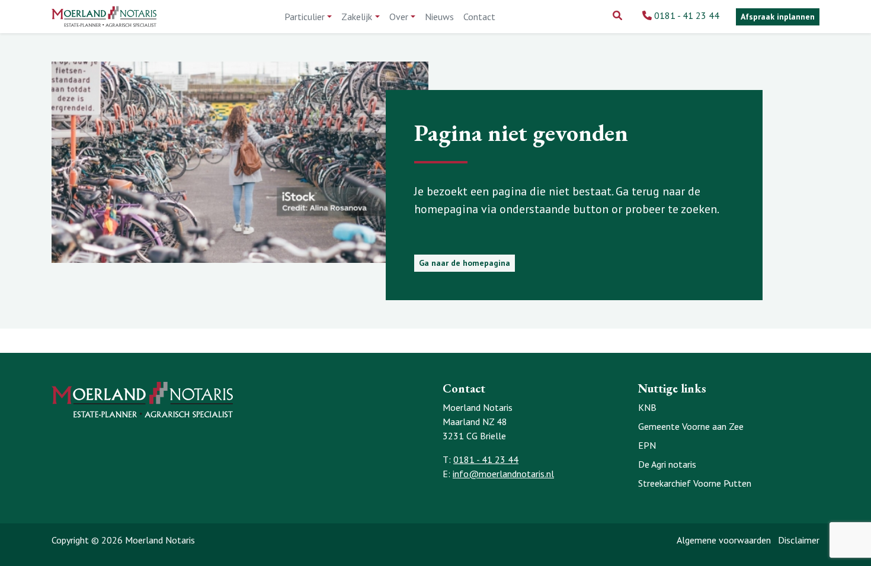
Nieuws (439, 16)
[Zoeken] (617, 15)
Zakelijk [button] (356, 16)
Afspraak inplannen (778, 16)
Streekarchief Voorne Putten (694, 483)
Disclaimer (798, 540)
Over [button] (398, 16)
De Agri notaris (667, 464)
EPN (647, 445)
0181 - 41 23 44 (687, 15)
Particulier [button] (304, 16)
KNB (647, 407)
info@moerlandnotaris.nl (503, 474)
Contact (479, 16)
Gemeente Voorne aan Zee (691, 426)
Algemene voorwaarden (724, 540)
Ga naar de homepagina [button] (464, 263)
